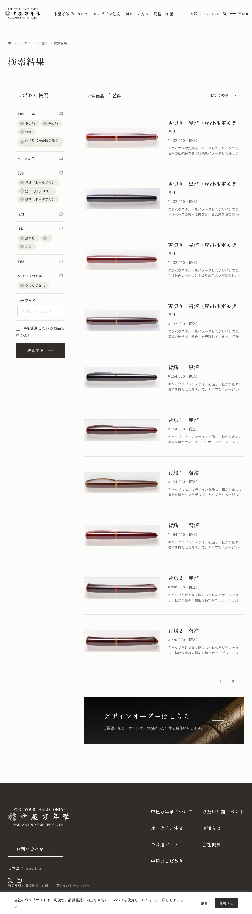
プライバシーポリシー (73, 885)
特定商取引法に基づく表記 (28, 885)
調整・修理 (163, 13)
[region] (126, 903)
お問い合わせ (30, 849)
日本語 (192, 13)
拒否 (204, 902)
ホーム (13, 43)
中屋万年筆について (71, 13)
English (212, 13)
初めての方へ (137, 13)
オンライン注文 (106, 13)
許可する (226, 902)
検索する (35, 350)
